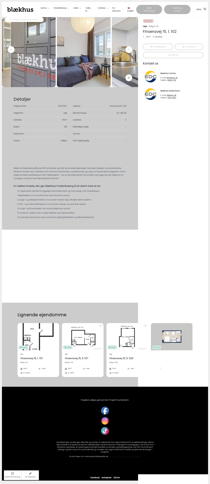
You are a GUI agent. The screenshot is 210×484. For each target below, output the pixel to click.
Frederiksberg (60, 8)
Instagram (106, 477)
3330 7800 (171, 98)
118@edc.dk (171, 95)
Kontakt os (173, 55)
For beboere (116, 9)
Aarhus (43, 8)
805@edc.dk (172, 78)
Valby (76, 8)
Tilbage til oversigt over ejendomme (26, 19)
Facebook (95, 477)
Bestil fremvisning (149, 9)
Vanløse (101, 8)
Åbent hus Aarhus (177, 9)
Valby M (88, 9)
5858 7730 (171, 80)
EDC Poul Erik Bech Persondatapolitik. (125, 456)
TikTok (116, 477)
